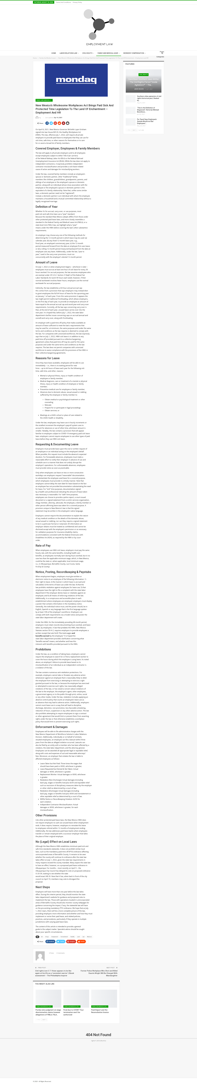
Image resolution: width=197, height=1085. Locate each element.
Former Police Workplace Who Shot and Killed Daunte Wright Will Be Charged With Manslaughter (99, 973)
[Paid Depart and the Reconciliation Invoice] (104, 999)
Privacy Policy (77, 2)
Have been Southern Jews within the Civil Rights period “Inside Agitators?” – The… (143, 82)
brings (47, 936)
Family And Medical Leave (108, 53)
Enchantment (64, 936)
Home (53, 53)
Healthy (72, 936)
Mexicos (89, 936)
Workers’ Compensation (133, 53)
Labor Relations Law (68, 53)
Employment (54, 936)
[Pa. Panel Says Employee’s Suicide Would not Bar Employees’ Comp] (131, 122)
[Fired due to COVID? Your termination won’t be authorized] (76, 999)
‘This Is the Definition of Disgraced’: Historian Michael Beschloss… (148, 110)
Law (83, 936)
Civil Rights (87, 53)
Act (42, 936)
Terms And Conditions (63, 2)
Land (78, 936)
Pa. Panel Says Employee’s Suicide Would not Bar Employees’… (147, 121)
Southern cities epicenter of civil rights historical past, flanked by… (149, 98)
